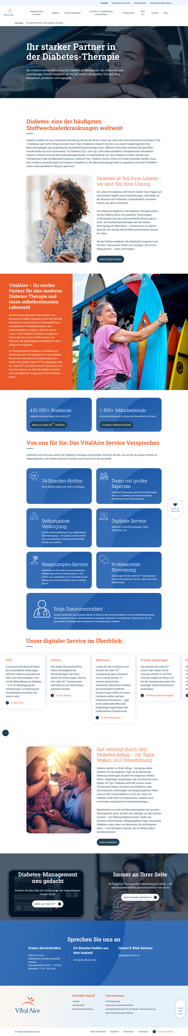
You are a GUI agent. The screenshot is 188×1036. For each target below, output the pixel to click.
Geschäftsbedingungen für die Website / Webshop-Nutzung (130, 1009)
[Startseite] (11, 13)
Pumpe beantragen (154, 660)
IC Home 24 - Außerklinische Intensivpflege (101, 12)
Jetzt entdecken (108, 842)
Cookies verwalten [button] (165, 1032)
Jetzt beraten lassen (110, 259)
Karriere (155, 13)
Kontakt (104, 3)
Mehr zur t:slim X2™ (45, 903)
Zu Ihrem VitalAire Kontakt (116, 424)
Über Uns (143, 12)
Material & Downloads (121, 3)
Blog (166, 13)
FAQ (9, 660)
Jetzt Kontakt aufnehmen (138, 897)
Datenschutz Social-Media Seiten (119, 1005)
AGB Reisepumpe (112, 1001)
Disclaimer (114, 1032)
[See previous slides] (5, 733)
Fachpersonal (128, 13)
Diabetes (55, 13)
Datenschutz (128, 1032)
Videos (56, 660)
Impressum (143, 1032)
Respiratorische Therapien (36, 12)
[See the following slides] (13, 733)
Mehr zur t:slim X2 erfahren (48, 424)
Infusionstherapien (73, 13)
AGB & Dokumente (98, 1032)
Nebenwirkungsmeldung (160, 3)
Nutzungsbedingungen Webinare (119, 1013)
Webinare (102, 660)
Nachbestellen (140, 3)
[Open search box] (181, 13)
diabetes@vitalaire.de (128, 955)
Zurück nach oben (180, 1011)
